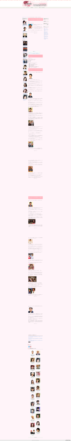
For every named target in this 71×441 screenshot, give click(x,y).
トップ (24, 7)
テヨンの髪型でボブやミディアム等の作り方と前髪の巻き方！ (33, 427)
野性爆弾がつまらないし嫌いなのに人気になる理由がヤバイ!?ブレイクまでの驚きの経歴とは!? (33, 435)
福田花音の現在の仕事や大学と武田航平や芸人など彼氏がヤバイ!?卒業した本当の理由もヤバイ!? (38, 391)
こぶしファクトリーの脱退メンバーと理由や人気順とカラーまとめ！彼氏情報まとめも (38, 376)
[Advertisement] (35, 13)
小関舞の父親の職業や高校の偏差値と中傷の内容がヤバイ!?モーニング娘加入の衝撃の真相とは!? (33, 399)
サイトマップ (36, 7)
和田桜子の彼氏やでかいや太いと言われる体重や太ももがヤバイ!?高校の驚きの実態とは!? (38, 419)
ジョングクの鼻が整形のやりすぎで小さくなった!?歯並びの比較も (38, 411)
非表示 (34, 51)
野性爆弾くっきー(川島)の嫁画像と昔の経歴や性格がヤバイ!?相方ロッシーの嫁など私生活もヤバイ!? (33, 421)
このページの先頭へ (67, 440)
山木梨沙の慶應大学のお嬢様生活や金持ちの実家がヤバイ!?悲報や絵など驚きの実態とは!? (38, 398)
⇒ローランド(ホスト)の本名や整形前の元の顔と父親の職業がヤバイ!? (25, 38)
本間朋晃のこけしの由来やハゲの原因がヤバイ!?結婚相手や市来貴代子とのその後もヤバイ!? (38, 355)
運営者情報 (32, 7)
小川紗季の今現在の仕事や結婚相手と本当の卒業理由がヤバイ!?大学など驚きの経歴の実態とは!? (38, 433)
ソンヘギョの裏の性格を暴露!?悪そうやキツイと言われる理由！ (38, 362)
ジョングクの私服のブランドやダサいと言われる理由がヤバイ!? (38, 369)
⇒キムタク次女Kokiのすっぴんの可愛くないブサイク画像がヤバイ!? (25, 32)
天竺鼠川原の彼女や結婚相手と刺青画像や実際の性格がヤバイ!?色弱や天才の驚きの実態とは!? (33, 355)
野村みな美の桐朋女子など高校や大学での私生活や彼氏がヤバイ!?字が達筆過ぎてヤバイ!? (33, 392)
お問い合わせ (27, 7)
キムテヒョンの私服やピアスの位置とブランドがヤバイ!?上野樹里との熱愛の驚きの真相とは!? (33, 377)
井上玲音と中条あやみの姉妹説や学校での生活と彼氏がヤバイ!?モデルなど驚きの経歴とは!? (33, 385)
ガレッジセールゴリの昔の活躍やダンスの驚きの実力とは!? (34, 53)
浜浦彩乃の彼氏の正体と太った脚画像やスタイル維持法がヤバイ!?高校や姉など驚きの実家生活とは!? (33, 406)
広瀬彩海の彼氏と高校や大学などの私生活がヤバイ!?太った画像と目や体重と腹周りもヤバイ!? (38, 383)
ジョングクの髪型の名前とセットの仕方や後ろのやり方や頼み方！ (33, 413)
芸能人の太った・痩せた (46, 33)
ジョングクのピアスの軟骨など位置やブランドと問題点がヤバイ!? (38, 405)
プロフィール (30, 52)
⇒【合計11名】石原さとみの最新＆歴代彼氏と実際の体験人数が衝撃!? (25, 25)
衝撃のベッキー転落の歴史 (42, 7)
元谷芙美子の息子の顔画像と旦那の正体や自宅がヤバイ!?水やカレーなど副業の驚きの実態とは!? (33, 370)
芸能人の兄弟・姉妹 (45, 32)
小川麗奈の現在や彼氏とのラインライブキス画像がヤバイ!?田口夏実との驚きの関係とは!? (33, 363)
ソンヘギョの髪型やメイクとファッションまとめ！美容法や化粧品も (38, 426)
